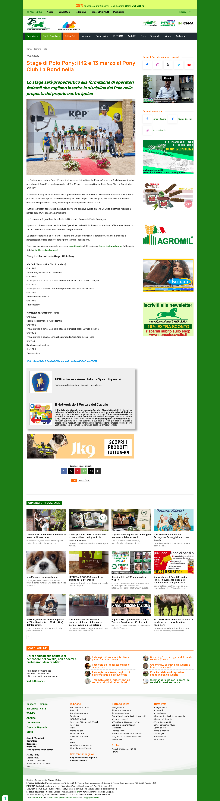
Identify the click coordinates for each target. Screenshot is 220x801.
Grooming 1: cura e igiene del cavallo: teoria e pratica (171, 658)
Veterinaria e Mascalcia (80, 745)
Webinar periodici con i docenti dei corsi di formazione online (170, 681)
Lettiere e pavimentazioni (123, 725)
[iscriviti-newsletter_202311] (168, 335)
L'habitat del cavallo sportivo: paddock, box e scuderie (167, 673)
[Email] (91, 471)
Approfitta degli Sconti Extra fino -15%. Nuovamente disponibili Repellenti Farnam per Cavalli (171, 580)
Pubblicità (31, 746)
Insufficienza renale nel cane (42, 577)
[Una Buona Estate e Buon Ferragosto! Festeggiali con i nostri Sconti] (174, 520)
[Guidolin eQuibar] (168, 212)
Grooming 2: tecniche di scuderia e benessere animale (170, 666)
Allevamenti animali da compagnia (169, 716)
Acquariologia (160, 713)
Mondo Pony (84, 480)
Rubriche (37, 49)
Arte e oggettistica (120, 713)
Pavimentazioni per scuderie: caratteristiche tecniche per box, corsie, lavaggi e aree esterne (86, 622)
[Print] (98, 471)
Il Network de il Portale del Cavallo (81, 405)
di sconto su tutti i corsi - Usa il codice (110, 5)
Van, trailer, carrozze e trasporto (127, 736)
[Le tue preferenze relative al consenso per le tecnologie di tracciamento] (5, 798)
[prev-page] (28, 637)
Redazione (31, 744)
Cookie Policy (32, 758)
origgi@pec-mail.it (91, 797)
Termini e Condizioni (35, 760)
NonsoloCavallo (159, 119)
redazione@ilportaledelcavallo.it (63, 797)
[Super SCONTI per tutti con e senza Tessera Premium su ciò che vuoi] (131, 605)
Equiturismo (75, 716)
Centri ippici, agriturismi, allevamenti (128, 716)
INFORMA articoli (78, 719)
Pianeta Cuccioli (185, 119)
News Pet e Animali (79, 736)
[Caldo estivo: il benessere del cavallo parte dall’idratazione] (46, 520)
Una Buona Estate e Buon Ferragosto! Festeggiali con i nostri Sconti (172, 537)
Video (29, 731)
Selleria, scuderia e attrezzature (127, 733)
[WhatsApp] (84, 471)
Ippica (72, 727)
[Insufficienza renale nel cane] (46, 562)
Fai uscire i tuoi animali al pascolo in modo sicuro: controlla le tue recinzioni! (173, 622)
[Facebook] (64, 471)
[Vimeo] (178, 64)
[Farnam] (168, 291)
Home (29, 49)
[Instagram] (157, 64)
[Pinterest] (78, 471)
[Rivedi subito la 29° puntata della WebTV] (131, 562)
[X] (71, 471)
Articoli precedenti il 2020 (124, 749)
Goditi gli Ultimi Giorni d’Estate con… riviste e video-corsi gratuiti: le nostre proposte (88, 537)
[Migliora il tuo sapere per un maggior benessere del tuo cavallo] (131, 520)
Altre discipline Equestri (81, 748)
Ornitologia (159, 733)
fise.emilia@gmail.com (110, 246)
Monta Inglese (76, 730)
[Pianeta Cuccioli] (172, 119)
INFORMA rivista (36, 708)
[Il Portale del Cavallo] (38, 24)
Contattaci (31, 741)
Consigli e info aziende (44, 502)
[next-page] (33, 637)
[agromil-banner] (168, 252)
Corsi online (33, 722)
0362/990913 (36, 797)
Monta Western (77, 733)
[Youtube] (189, 64)
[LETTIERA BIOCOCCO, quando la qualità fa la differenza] (89, 562)
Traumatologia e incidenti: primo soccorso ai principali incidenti (111, 681)
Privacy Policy (32, 755)
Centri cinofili (160, 727)
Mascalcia (116, 727)
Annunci (31, 717)
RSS (28, 766)
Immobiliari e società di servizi (125, 722)
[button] (186, 12)
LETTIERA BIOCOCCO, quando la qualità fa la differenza (86, 578)
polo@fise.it (75, 246)
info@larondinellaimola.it (45, 250)
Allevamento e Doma (79, 707)
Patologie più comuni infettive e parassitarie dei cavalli (111, 658)
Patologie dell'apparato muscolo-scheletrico (111, 666)
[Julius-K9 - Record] (80, 446)
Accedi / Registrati (35, 738)
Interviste (74, 725)
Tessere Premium (37, 703)
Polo (45, 49)
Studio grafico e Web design (39, 749)
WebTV (30, 713)
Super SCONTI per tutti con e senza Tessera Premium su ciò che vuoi (130, 621)
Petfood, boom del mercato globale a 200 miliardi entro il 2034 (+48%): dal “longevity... (45, 622)
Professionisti (118, 730)
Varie (72, 742)
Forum (115, 752)
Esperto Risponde (37, 727)
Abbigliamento (118, 707)
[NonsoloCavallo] (147, 119)
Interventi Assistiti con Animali (84, 722)
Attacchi (74, 710)
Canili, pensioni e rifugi (164, 725)
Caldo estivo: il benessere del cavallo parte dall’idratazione (46, 536)
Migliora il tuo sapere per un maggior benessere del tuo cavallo (131, 536)
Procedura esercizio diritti (38, 763)
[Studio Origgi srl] (168, 173)
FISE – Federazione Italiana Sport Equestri (88, 379)
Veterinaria (117, 739)
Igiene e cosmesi (120, 719)
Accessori (158, 710)
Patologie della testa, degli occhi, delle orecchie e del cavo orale (111, 673)
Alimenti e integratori (121, 710)
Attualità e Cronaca (79, 713)
